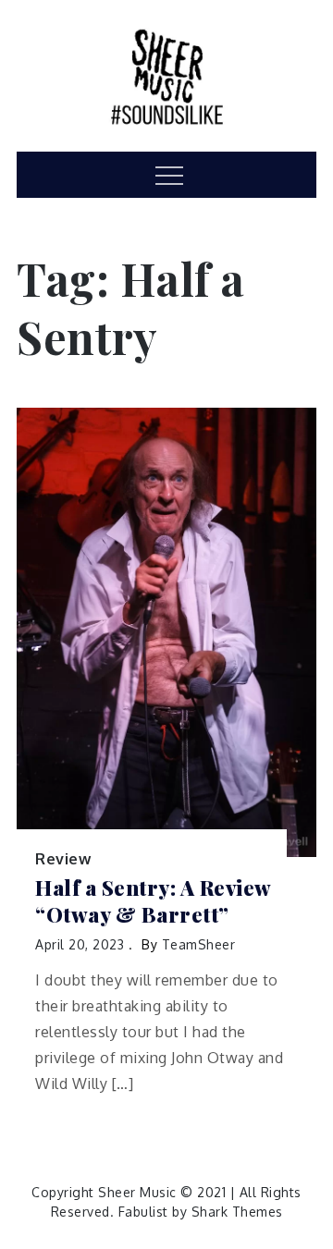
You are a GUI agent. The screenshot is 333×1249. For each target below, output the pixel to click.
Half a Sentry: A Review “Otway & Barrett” (153, 901)
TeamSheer (199, 944)
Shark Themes (237, 1211)
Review (63, 859)
